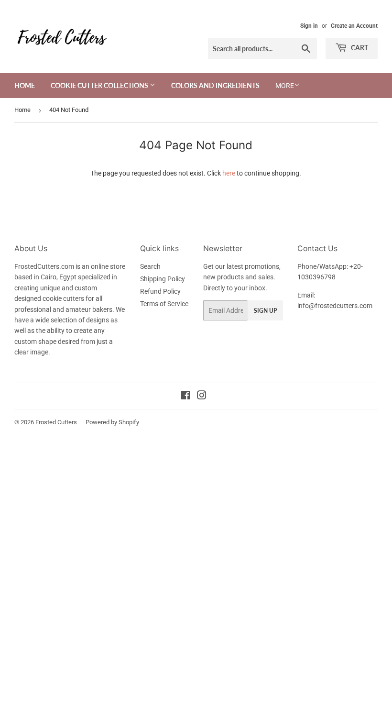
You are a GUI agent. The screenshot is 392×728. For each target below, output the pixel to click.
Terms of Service (164, 304)
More (284, 85)
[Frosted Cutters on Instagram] (202, 396)
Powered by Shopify (112, 422)
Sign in (309, 25)
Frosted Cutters (56, 422)
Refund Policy (160, 291)
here (228, 173)
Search (150, 266)
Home (24, 85)
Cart (358, 48)
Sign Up (265, 310)
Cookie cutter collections (100, 85)
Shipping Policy (162, 279)
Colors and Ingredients (215, 85)
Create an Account (354, 25)
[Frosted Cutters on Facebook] (186, 396)
